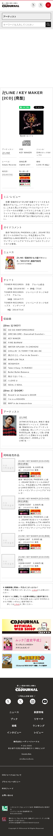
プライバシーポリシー (11, 781)
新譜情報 (38, 712)
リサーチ (38, 718)
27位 (10, 288)
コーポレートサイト (26, 759)
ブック (14, 718)
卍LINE (6, 152)
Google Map (26, 754)
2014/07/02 (7, 174)
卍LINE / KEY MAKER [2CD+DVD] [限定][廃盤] (33, 462)
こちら (34, 590)
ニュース (14, 712)
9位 (9, 309)
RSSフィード (7, 788)
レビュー (38, 732)
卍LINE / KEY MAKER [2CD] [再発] (34, 536)
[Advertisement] (26, 59)
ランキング (39, 725)
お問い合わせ (7, 795)
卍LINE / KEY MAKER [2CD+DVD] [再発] (33, 558)
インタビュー (14, 732)
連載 (14, 725)
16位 (10, 299)
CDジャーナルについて (12, 775)
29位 (32, 288)
